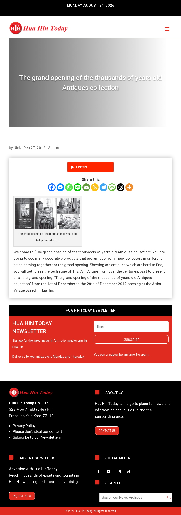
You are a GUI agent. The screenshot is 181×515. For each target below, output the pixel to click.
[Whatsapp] (69, 187)
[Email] (86, 187)
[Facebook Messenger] (60, 187)
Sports (53, 147)
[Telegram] (103, 187)
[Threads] (120, 187)
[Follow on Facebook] (98, 471)
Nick (17, 147)
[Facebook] (52, 187)
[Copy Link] (95, 187)
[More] (129, 187)
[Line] (77, 187)
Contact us (107, 430)
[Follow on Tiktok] (128, 471)
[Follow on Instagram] (118, 471)
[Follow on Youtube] (108, 471)
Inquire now (22, 496)
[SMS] (112, 187)
